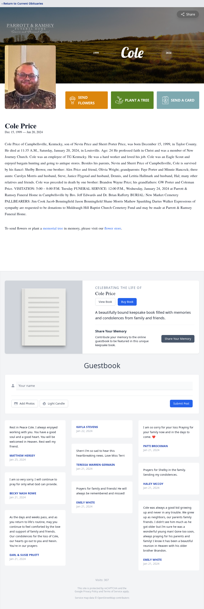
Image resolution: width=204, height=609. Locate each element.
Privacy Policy (90, 591)
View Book (105, 302)
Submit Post (181, 403)
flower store (112, 228)
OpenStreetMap (106, 597)
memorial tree (53, 228)
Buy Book (127, 302)
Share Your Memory (178, 339)
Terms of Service (113, 591)
